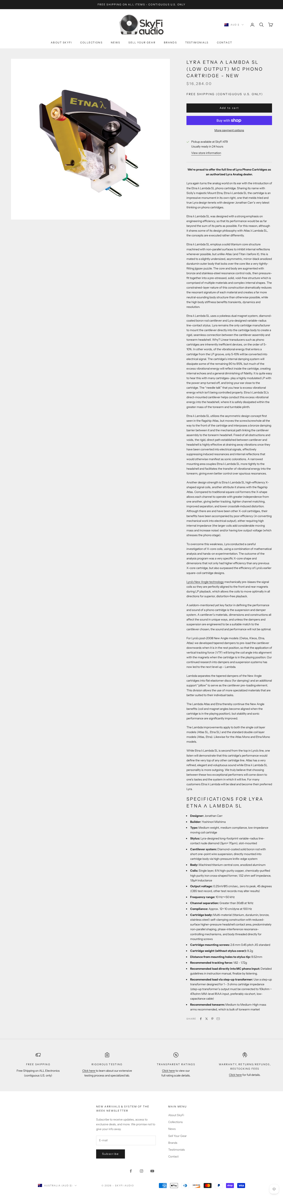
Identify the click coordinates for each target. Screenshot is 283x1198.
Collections (91, 42)
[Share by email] (218, 1018)
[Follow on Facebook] (131, 1171)
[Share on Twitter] (206, 1018)
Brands (170, 42)
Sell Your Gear (141, 42)
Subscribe (110, 1153)
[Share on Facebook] (200, 1018)
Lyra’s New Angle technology (205, 582)
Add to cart (229, 107)
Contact (224, 42)
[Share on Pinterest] (212, 1018)
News (115, 42)
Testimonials (197, 42)
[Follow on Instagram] (141, 1171)
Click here (89, 1071)
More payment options (229, 130)
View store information (206, 153)
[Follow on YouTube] (152, 1171)
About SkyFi (61, 42)
